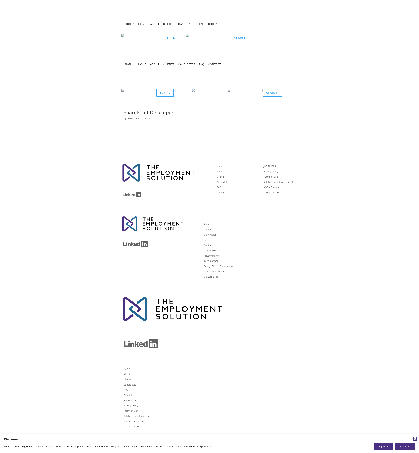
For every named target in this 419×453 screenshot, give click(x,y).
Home (142, 24)
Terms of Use (271, 177)
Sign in (129, 24)
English (277, 37)
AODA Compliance (273, 187)
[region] (209, 443)
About (154, 24)
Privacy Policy (271, 171)
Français (289, 37)
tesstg (130, 118)
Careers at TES (271, 192)
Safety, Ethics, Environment (278, 182)
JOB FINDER (270, 166)
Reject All (383, 446)
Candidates (186, 24)
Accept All (404, 446)
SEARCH (240, 38)
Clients (168, 24)
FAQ (201, 24)
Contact (214, 24)
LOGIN (170, 38)
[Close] (415, 439)
